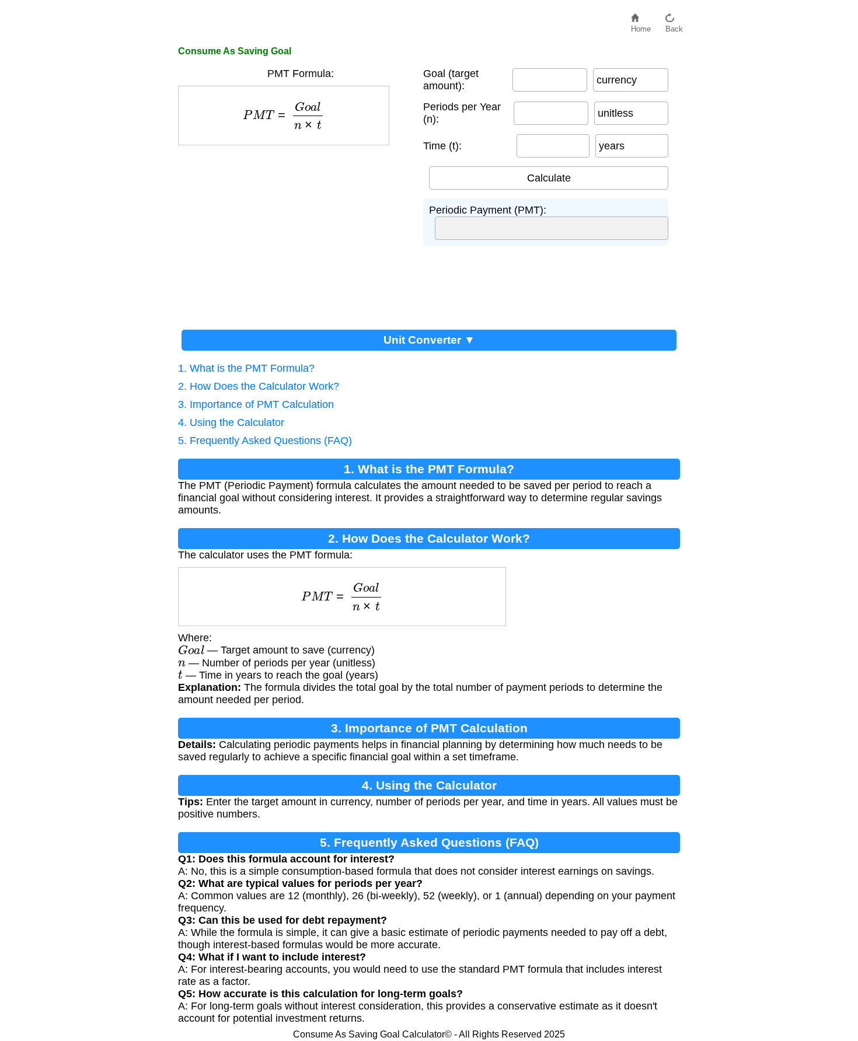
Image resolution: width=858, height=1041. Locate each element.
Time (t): (442, 146)
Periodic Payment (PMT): (487, 210)
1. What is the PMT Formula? (246, 368)
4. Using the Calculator (231, 422)
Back (674, 26)
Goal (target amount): (451, 80)
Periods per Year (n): (462, 113)
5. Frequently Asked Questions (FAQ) (265, 440)
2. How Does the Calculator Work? (258, 386)
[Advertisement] (294, 233)
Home (641, 26)
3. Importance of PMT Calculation (256, 404)
